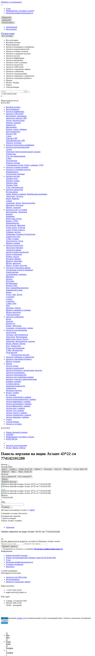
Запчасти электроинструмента (19, 359)
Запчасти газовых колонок (17, 167)
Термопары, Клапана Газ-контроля (20, 234)
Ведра (8, 319)
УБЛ (8, 306)
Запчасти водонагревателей (17, 147)
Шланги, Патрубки (14, 261)
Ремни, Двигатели (13, 326)
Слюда (9, 136)
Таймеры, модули (13, 232)
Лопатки (9, 321)
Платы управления (14, 254)
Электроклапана (13, 314)
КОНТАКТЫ (11, 439)
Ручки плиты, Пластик (15, 227)
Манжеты (10, 277)
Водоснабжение (12, 109)
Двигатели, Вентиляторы (16, 337)
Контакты (10, 567)
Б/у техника (11, 395)
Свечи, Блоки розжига (15, 230)
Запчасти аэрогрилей (15, 368)
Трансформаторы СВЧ (15, 140)
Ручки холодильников (15, 348)
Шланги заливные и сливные (18, 310)
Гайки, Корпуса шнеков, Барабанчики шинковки (26, 194)
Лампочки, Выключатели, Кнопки (20, 341)
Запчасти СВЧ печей (14, 114)
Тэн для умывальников (15, 156)
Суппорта (10, 301)
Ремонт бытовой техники (16, 432)
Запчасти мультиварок (15, 373)
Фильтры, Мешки (13, 259)
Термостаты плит (13, 236)
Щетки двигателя (13, 263)
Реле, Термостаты (13, 346)
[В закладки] (2, 489)
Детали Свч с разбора (15, 410)
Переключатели (12, 223)
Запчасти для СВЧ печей (16, 577)
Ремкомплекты (12, 172)
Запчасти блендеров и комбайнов (20, 145)
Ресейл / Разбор (12, 393)
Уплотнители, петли (14, 241)
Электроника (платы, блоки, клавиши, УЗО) (24, 165)
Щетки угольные (13, 361)
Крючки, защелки (13, 123)
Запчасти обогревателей (16, 375)
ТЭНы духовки (12, 239)
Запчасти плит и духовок (16, 210)
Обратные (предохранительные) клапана (23, 152)
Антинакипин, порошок (16, 274)
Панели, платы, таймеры (16, 129)
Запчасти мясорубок (14, 190)
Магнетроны (11, 127)
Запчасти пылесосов (14, 245)
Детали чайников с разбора (17, 417)
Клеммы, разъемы (13, 381)
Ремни (8, 292)
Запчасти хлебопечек (15, 317)
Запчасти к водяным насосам (18, 169)
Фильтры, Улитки (13, 308)
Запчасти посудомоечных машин (20, 377)
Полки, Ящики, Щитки (16, 344)
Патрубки (10, 281)
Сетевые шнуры (13, 384)
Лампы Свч (11, 125)
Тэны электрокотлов (14, 187)
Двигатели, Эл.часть (14, 196)
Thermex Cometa (13, 181)
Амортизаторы (12, 272)
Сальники (10, 297)
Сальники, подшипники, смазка (19, 328)
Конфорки (10, 216)
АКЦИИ (9, 434)
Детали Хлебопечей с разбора (18, 415)
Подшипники (11, 283)
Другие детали (12, 366)
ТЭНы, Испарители (14, 350)
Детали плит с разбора (15, 408)
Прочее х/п (10, 323)
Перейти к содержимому (11, 2)
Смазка (9, 201)
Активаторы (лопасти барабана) (19, 270)
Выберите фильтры (9, 482)
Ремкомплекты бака (14, 290)
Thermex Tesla (12, 185)
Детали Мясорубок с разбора (18, 406)
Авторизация (11, 27)
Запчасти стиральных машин (18, 268)
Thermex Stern (12, 183)
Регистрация (11, 29)
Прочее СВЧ (11, 134)
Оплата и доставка (14, 424)
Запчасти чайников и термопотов (20, 357)
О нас (8, 8)
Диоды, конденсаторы (15, 120)
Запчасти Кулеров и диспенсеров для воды (24, 370)
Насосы (9, 279)
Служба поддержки (9, 571)
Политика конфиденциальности (19, 13)
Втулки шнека (12, 192)
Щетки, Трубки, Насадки (16, 265)
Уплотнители (11, 161)
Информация (6, 551)
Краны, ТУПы (12, 221)
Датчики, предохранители (17, 335)
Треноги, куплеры (13, 143)
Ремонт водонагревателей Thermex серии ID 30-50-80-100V (31, 558)
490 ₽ (32, 510)
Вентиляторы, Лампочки (16, 212)
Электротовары (12, 422)
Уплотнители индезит (20, 355)
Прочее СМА (11, 285)
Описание (10, 527)
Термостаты (11, 154)
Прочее (9, 364)
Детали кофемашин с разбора (18, 402)
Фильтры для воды (14, 390)
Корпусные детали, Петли (17, 339)
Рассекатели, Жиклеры (15, 225)
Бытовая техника (13, 107)
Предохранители (13, 132)
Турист (9, 419)
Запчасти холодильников (16, 330)
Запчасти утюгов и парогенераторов (21, 379)
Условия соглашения (14, 564)
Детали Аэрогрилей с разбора (18, 397)
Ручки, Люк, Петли (14, 294)
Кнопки (9, 214)
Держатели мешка (13, 250)
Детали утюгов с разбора (16, 413)
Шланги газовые (13, 243)
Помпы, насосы (12, 256)
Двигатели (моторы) (14, 248)
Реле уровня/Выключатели (17, 288)
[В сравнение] (4, 489)
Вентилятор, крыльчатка (16, 116)
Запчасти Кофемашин (15, 111)
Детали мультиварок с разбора (18, 404)
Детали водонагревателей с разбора (21, 399)
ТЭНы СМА (11, 303)
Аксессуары (11, 332)
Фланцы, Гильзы (13, 163)
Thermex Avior (12, 178)
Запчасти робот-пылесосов (17, 252)
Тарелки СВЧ (11, 138)
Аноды (9, 149)
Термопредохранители (15, 386)
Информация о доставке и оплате (20, 11)
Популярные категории (11, 573)
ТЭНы (8, 158)
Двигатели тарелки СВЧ (16, 118)
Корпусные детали (14, 219)
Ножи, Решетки (12, 198)
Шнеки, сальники (13, 207)
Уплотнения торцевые (15, 174)
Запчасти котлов (13, 176)
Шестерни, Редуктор (14, 205)
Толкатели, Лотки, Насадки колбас (20, 203)
